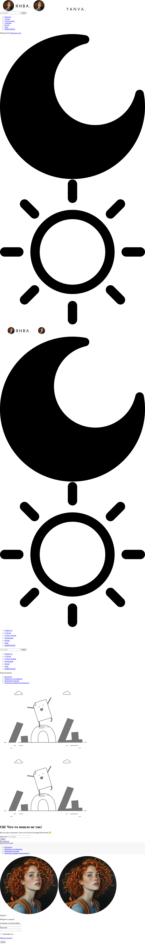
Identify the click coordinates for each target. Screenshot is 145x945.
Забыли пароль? (6, 938)
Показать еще (16, 33)
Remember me (7, 934)
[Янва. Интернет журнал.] (45, 11)
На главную (4, 841)
